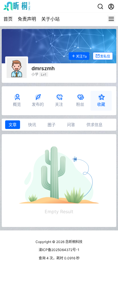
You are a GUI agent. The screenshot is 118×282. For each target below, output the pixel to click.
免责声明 (27, 19)
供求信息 (94, 124)
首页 (8, 19)
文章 (13, 124)
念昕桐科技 (73, 242)
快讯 (32, 124)
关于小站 (50, 19)
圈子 (52, 124)
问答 (71, 124)
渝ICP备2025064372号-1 (59, 250)
